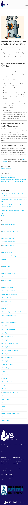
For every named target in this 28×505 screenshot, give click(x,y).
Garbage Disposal (6, 301)
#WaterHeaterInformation (18, 181)
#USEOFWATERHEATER (6, 181)
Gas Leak (4, 308)
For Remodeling (17, 469)
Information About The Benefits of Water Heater (14, 319)
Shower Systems (5, 463)
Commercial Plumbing (6, 459)
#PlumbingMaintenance (20, 179)
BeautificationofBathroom (8, 273)
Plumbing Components (8, 340)
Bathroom (4, 259)
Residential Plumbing (18, 459)
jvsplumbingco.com (7, 168)
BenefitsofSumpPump (7, 287)
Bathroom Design (6, 263)
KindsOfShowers (6, 326)
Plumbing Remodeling (7, 357)
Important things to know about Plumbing (12, 312)
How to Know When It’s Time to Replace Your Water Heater (13, 194)
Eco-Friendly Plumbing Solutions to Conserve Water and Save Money (13, 205)
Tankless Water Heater (7, 375)
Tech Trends (5, 378)
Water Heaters (4, 461)
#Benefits (4, 228)
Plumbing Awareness (7, 336)
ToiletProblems (6, 388)
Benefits (4, 277)
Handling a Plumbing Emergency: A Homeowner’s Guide (14, 200)
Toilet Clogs (5, 385)
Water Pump (5, 406)
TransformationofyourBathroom (10, 392)
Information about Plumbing (9, 315)
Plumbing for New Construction (10, 343)
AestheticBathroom (7, 252)
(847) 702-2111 (6, 482)
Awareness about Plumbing (9, 256)
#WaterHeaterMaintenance (9, 249)
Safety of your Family (7, 364)
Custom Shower (17, 461)
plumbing (4, 332)
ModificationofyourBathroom (9, 329)
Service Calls (4, 469)
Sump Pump (5, 371)
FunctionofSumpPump (7, 297)
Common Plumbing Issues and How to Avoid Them (12, 214)
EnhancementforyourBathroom (10, 294)
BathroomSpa (5, 270)
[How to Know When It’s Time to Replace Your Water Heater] (12, 38)
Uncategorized (5, 396)
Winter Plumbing (6, 420)
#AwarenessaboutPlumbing (7, 175)
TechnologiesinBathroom (8, 382)
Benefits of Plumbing (7, 280)
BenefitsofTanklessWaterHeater (10, 291)
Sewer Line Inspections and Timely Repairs (13, 210)
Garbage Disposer (6, 305)
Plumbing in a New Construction (10, 350)
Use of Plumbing (6, 399)
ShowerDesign (5, 367)
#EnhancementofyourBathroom (8, 177)
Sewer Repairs (16, 463)
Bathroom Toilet (6, 266)
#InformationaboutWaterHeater (7, 179)
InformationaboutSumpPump (9, 322)
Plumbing (3, 457)
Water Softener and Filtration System (11, 413)
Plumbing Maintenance (8, 353)
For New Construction (6, 471)
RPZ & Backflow (17, 457)
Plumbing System (6, 361)
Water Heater (5, 402)
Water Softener (6, 409)
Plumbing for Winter (7, 347)
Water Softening (6, 417)
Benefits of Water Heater (8, 284)
